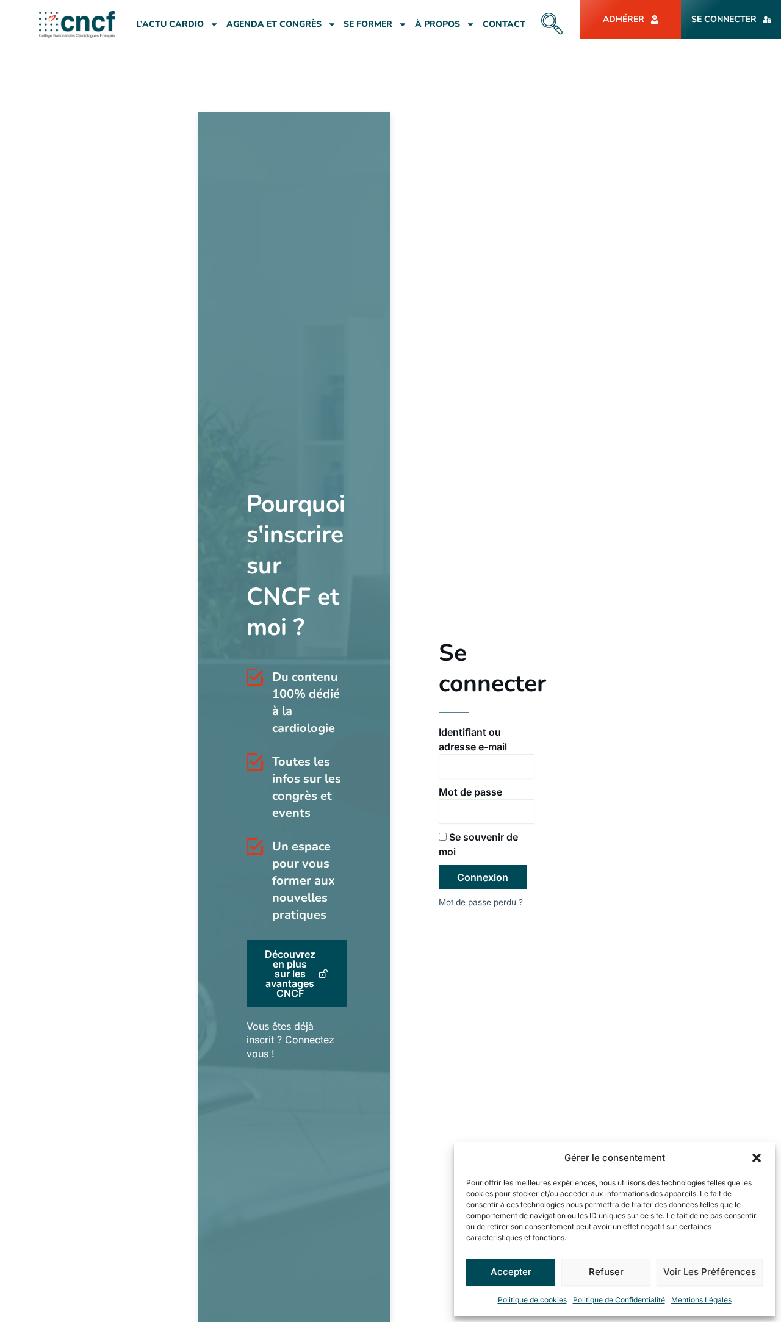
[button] (756, 1158)
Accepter (511, 1271)
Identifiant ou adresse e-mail (473, 739)
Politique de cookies (532, 1299)
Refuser (606, 1271)
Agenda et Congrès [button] (274, 24)
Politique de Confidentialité (619, 1299)
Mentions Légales (701, 1299)
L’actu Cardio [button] (170, 24)
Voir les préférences (709, 1271)
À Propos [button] (437, 24)
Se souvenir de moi (478, 844)
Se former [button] (368, 24)
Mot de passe (470, 792)
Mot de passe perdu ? (481, 902)
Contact (504, 24)
